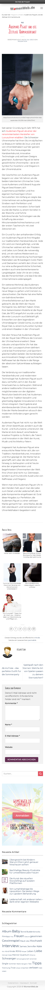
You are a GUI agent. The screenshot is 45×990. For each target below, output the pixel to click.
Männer (16, 955)
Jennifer (31, 946)
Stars (18, 964)
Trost (13, 968)
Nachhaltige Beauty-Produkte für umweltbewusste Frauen (25, 871)
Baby (16, 931)
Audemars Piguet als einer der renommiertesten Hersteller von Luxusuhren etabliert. (19, 134)
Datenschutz (13, 983)
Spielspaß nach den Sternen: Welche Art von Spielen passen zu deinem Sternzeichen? (33, 671)
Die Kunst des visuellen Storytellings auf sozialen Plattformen (22, 880)
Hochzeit (36, 940)
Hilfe (27, 941)
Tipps (37, 963)
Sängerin (24, 964)
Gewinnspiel (11, 940)
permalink (32, 640)
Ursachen (24, 968)
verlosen (33, 967)
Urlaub (18, 968)
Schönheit (33, 959)
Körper (24, 951)
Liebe (38, 951)
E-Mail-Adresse (12, 736)
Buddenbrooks (33, 932)
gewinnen (36, 936)
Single (5, 963)
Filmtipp (6, 936)
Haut (22, 941)
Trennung (6, 968)
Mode (21, 15)
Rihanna (32, 955)
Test (30, 964)
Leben (30, 951)
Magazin (14, 15)
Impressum (24, 983)
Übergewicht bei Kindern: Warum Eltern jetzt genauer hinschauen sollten (24, 862)
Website (8, 747)
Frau (11, 936)
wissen (4, 971)
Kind (7, 951)
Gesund (27, 936)
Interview (10, 946)
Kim (3, 951)
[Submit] (40, 773)
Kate (39, 946)
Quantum (24, 955)
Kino (18, 951)
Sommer (12, 964)
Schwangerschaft (22, 959)
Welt (40, 968)
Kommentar (11, 703)
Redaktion (22, 41)
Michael (5, 955)
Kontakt (33, 983)
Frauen (19, 936)
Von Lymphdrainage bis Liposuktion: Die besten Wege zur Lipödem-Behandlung (24, 891)
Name (8, 725)
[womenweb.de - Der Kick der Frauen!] (22, 8)
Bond (23, 932)
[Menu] (41, 8)
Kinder (13, 951)
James (23, 946)
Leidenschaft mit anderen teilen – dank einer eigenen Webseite (26, 900)
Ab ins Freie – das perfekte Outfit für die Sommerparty (11, 671)
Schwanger (9, 958)
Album (7, 931)
